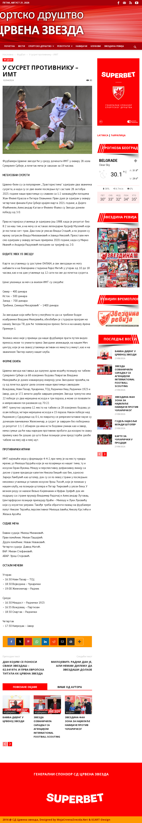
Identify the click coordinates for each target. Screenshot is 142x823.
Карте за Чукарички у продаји (124, 439)
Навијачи (81, 46)
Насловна (8, 54)
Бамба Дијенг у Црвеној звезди (125, 352)
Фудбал (21, 54)
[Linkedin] (45, 641)
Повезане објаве (25, 687)
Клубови (96, 46)
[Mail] (124, 3)
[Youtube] (136, 3)
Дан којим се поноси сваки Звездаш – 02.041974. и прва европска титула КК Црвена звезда (23, 667)
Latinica (102, 135)
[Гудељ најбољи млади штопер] (104, 424)
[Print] (71, 641)
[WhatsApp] (36, 641)
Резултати (63, 46)
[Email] (62, 641)
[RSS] (130, 3)
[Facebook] (118, 3)
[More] (79, 641)
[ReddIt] (54, 641)
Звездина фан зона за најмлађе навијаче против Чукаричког (126, 403)
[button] (135, 47)
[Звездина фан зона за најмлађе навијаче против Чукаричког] (78, 704)
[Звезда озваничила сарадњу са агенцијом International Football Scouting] (47, 704)
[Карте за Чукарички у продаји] (104, 439)
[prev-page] (5, 744)
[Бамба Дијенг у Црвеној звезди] (16, 704)
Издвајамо (10, 712)
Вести (21, 46)
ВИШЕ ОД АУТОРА (70, 687)
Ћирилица (118, 135)
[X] (19, 641)
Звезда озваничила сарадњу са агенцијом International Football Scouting (125, 376)
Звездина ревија (114, 46)
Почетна (9, 46)
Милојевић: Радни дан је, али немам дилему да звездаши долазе (71, 665)
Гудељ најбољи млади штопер (126, 422)
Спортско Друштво (39, 46)
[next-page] (10, 744)
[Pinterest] (28, 641)
